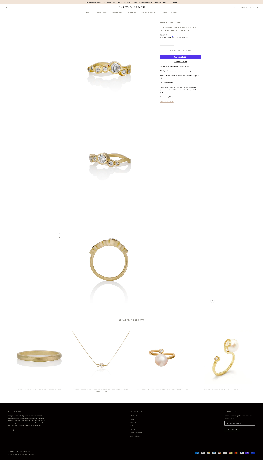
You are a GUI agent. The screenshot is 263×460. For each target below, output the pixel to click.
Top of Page (133, 415)
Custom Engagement (136, 432)
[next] (256, 359)
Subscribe (232, 430)
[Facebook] (9, 430)
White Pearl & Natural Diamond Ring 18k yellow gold (162, 389)
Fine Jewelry (101, 12)
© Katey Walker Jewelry (19, 451)
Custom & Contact (149, 12)
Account (235, 7)
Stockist (132, 12)
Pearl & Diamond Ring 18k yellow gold (223, 389)
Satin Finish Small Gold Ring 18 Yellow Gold (39, 389)
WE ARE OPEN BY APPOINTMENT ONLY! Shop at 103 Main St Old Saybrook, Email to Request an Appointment (131, 2)
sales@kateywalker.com (167, 101)
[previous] (6, 359)
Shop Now (133, 422)
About (174, 12)
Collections (117, 12)
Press (164, 12)
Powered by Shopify (28, 454)
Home (88, 12)
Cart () (254, 7)
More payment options (180, 61)
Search (244, 7)
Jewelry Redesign (135, 436)
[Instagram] (13, 430)
